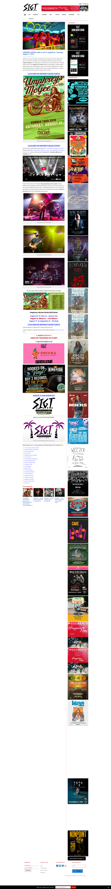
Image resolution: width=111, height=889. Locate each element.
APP (29, 14)
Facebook (82, 4)
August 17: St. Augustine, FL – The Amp (43, 321)
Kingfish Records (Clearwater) (31, 449)
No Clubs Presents (28, 477)
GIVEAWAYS (35, 14)
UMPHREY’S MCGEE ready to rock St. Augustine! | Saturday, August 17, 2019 (43, 53)
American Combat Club (29, 462)
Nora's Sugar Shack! (29, 451)
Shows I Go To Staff (44, 870)
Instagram (80, 4)
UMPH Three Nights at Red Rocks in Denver (53, 148)
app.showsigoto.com (44, 341)
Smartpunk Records (28, 475)
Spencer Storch (26, 56)
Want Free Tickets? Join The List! (45, 887)
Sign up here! (27, 865)
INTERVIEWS (71, 14)
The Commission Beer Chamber (31, 447)
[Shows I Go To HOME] (25, 15)
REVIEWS (64, 14)
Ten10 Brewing (27, 466)
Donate (78, 871)
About (41, 865)
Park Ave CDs (27, 453)
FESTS (50, 14)
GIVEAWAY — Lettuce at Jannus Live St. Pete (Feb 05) (49, 499)
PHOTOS (57, 14)
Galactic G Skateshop (29, 481)
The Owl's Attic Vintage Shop (31, 459)
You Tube (85, 4)
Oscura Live (27, 483)
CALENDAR (44, 14)
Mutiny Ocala (27, 468)
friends (34, 445)
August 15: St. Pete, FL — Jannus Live (44, 316)
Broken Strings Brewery (29, 460)
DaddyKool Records (29, 479)
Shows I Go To (76, 875)
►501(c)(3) (30, 18)
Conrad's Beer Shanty (29, 472)
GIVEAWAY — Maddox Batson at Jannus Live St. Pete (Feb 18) (38, 499)
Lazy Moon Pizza (28, 464)
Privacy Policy (43, 872)
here (34, 150)
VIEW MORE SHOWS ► (77, 858)
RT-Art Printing (27, 457)
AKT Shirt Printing (28, 473)
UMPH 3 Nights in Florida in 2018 (44, 150)
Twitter (83, 4)
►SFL (78, 14)
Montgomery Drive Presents (30, 455)
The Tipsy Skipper (28, 470)
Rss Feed (87, 4)
